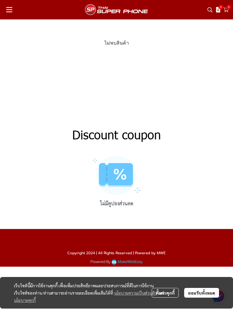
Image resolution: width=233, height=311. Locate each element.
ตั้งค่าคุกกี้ (165, 293)
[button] (210, 9)
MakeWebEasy (130, 262)
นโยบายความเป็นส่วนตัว (135, 293)
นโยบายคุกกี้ (25, 300)
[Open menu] (9, 10)
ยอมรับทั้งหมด (201, 293)
